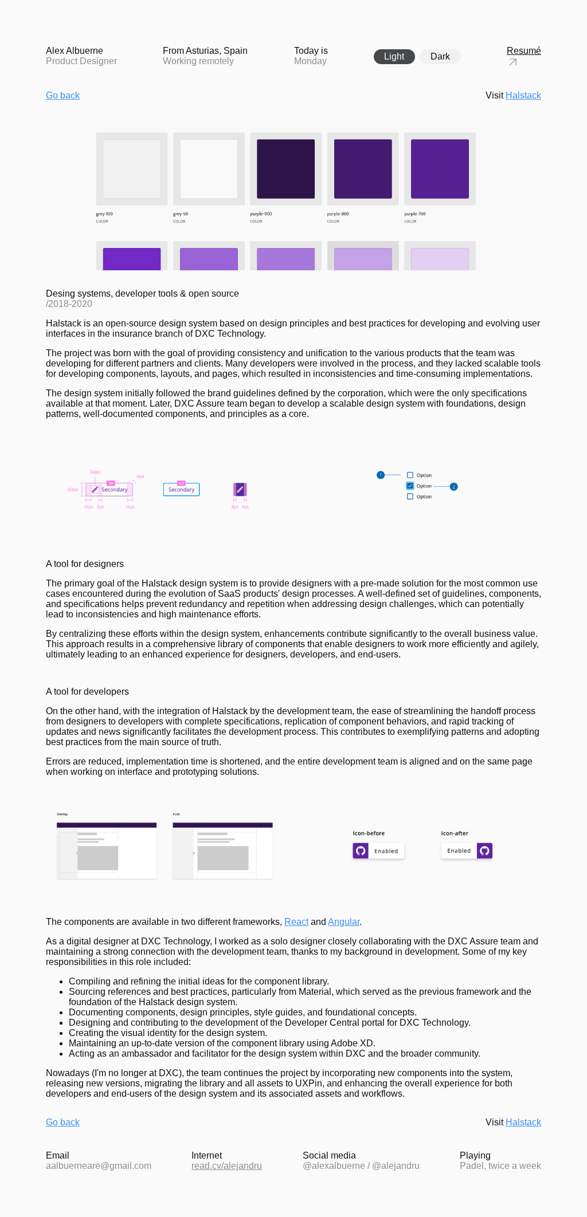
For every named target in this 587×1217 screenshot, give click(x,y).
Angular (343, 922)
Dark (440, 56)
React (296, 922)
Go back (63, 95)
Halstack (523, 95)
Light (394, 56)
